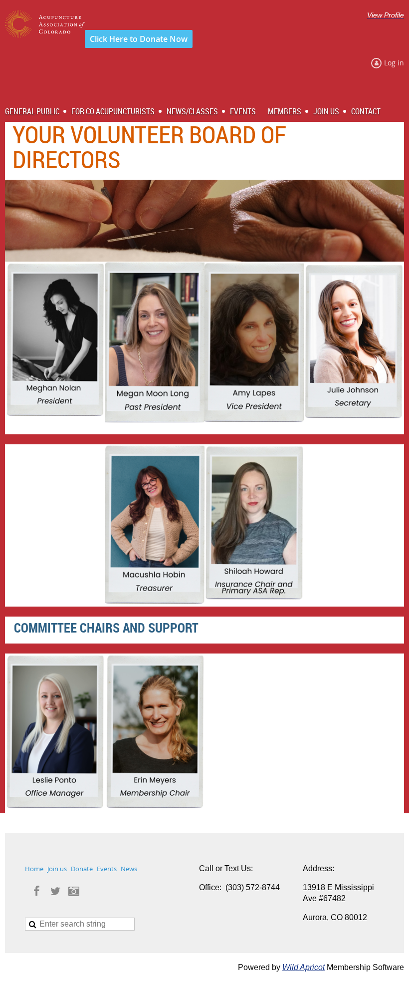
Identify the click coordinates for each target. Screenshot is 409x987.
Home (34, 868)
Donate (82, 868)
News (129, 868)
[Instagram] (73, 891)
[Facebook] (36, 891)
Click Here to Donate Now (139, 38)
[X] (55, 891)
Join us (57, 868)
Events (107, 868)
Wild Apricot (303, 967)
